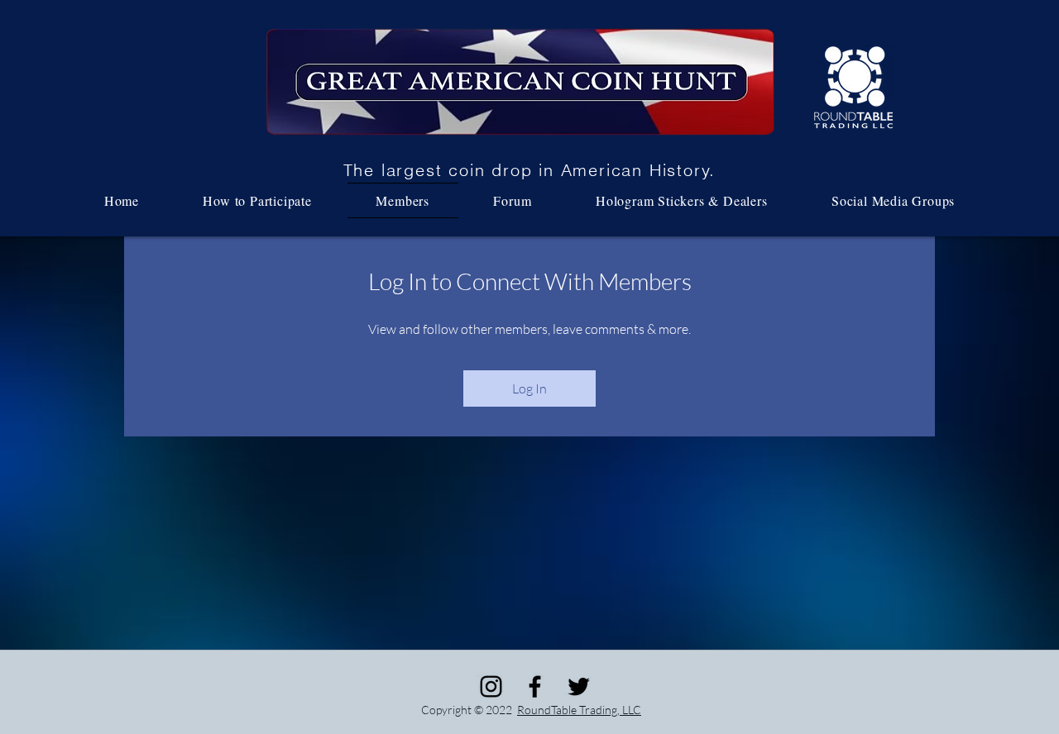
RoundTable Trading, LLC (579, 710)
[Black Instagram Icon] (491, 686)
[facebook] (534, 686)
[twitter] (578, 686)
